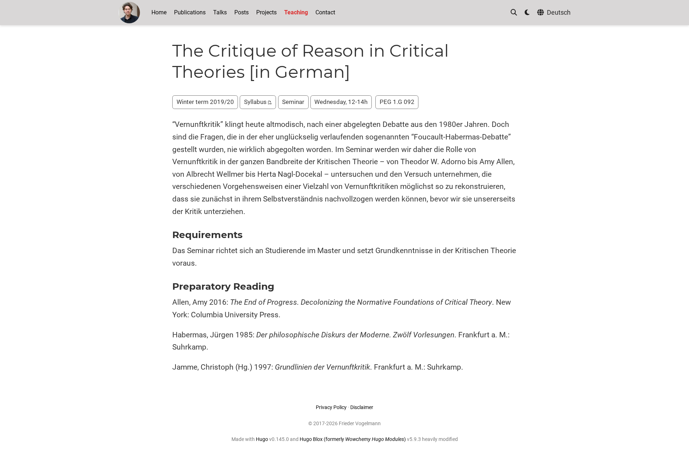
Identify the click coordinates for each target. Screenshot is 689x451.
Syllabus (256, 101)
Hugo (262, 439)
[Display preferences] (527, 13)
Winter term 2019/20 (205, 101)
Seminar (293, 101)
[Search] (514, 13)
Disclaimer (361, 407)
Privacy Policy (331, 407)
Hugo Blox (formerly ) (353, 439)
